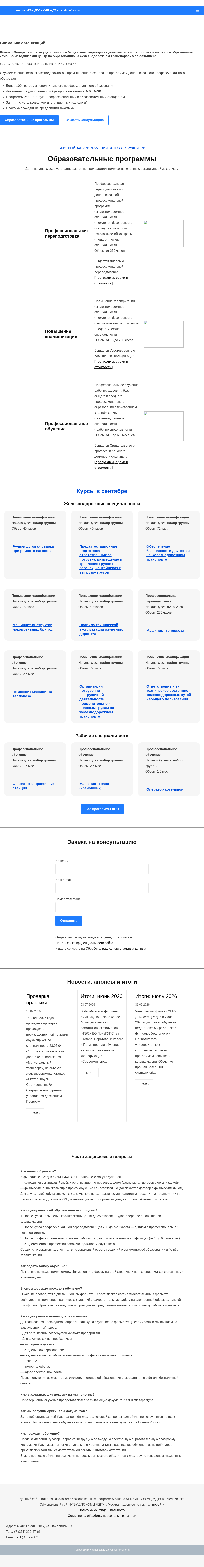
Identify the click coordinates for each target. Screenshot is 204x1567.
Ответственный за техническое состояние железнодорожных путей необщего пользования (168, 692)
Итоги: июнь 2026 (101, 996)
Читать (35, 1113)
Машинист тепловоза (165, 631)
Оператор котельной (164, 789)
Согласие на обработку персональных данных (102, 1515)
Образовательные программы (29, 120)
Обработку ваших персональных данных (116, 948)
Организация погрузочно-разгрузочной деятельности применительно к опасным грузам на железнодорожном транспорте (96, 701)
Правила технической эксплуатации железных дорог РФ (101, 629)
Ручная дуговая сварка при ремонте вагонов (33, 549)
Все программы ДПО (102, 809)
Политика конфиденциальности (102, 1510)
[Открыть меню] (197, 10)
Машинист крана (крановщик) (94, 786)
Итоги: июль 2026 (156, 996)
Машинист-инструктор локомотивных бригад (32, 627)
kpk (19, 1537)
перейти (158, 1504)
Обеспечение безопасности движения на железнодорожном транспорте (168, 553)
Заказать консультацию (85, 120)
